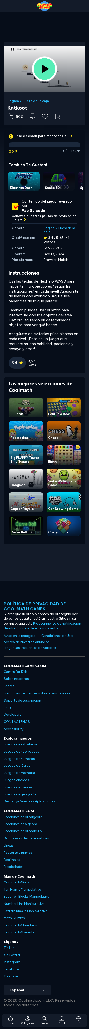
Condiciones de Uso (57, 636)
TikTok (9, 948)
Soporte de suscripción (22, 700)
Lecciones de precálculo (23, 831)
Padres (9, 686)
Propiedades (13, 867)
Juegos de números (19, 759)
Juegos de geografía (20, 794)
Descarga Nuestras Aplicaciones (29, 801)
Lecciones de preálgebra (23, 817)
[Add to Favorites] (45, 116)
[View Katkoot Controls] (58, 116)
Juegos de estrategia (20, 744)
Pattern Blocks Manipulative (25, 911)
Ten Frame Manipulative (22, 889)
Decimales (12, 860)
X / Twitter (12, 955)
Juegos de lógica (17, 766)
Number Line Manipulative (24, 904)
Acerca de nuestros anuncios (27, 642)
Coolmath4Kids (16, 882)
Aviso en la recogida (19, 636)
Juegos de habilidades (21, 751)
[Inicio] (44, 6)
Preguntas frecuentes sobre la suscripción (37, 693)
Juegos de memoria (19, 773)
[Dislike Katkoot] (32, 116)
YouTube (11, 976)
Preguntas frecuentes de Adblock (30, 648)
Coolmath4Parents (19, 932)
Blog (7, 707)
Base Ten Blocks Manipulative (26, 896)
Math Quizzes (14, 918)
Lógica (13, 101)
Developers (12, 714)
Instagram (12, 962)
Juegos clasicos (16, 780)
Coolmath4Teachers (20, 925)
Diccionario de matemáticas (26, 838)
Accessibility (13, 729)
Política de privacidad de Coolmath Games (35, 606)
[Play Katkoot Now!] (44, 69)
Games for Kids (16, 672)
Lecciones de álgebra (20, 824)
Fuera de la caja (35, 101)
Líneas (9, 845)
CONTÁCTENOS (17, 722)
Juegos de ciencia (18, 787)
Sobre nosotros (16, 679)
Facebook (12, 969)
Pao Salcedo (33, 210)
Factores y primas (18, 853)
